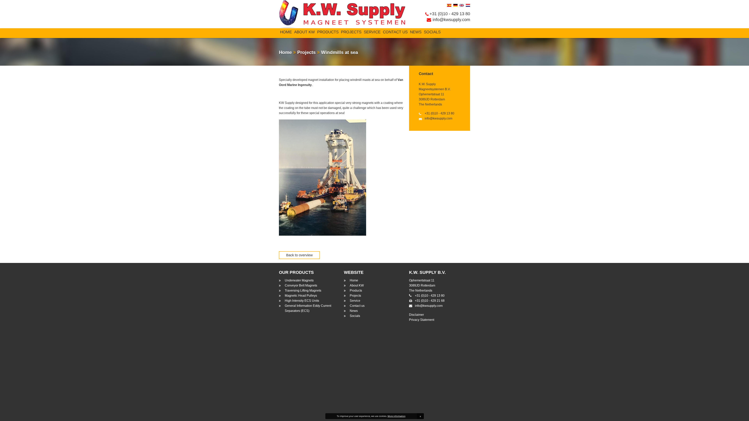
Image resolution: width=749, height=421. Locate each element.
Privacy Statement (421, 319)
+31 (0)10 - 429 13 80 (450, 13)
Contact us (395, 32)
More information (397, 416)
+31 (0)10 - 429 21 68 (430, 300)
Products (328, 32)
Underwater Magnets (299, 280)
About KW (304, 32)
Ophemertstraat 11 (431, 94)
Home (286, 32)
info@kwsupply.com (451, 19)
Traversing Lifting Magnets (303, 290)
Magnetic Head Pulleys (301, 295)
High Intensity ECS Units (302, 300)
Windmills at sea (339, 52)
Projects (351, 32)
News (416, 32)
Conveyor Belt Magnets (301, 285)
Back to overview (299, 255)
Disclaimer (416, 314)
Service (372, 32)
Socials (432, 32)
